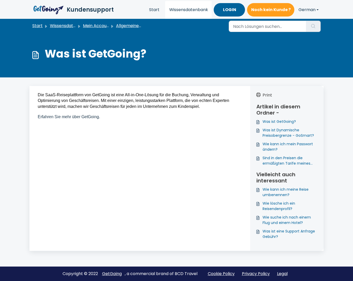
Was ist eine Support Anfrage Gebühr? (289, 234)
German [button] (307, 10)
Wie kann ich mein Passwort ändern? (288, 146)
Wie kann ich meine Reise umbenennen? (286, 192)
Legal (282, 274)
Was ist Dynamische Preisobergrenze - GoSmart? (288, 132)
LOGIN (229, 10)
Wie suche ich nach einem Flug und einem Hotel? (287, 220)
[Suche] (313, 26)
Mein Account (97, 26)
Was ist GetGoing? (279, 121)
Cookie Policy (221, 274)
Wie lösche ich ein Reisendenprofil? (279, 206)
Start (154, 10)
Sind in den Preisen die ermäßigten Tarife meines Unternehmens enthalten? (287, 160)
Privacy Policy (256, 274)
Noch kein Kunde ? (271, 10)
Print (267, 95)
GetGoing (112, 274)
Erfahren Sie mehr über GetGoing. (69, 117)
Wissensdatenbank (188, 10)
